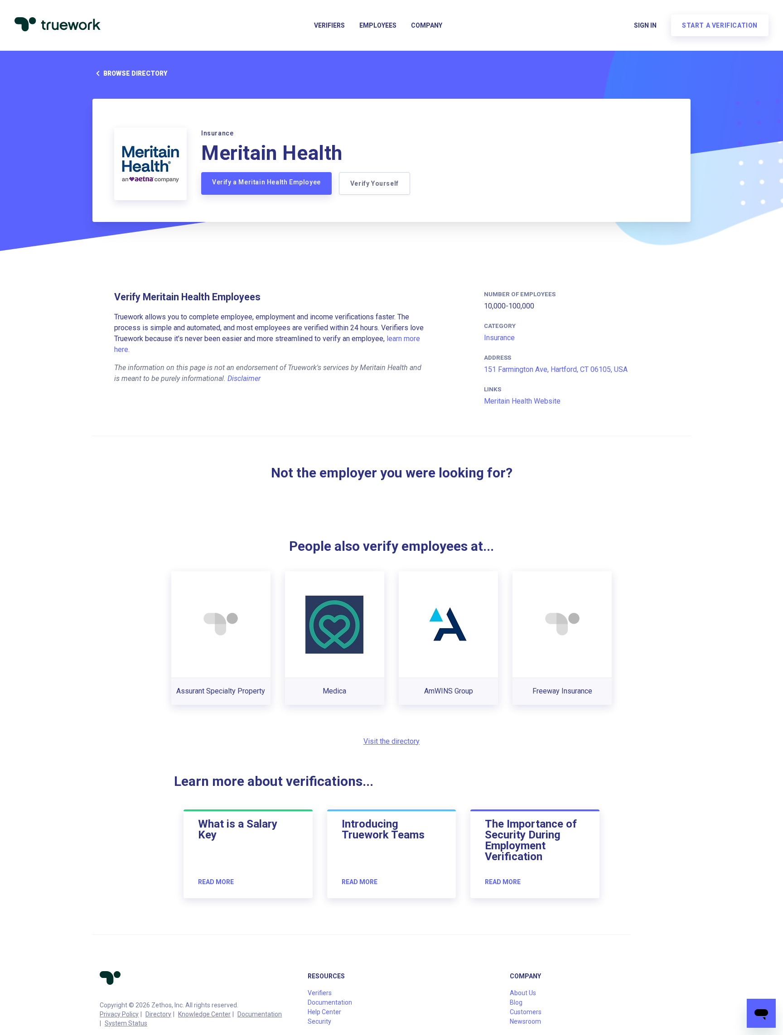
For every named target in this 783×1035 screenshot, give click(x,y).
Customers (525, 1012)
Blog (516, 1002)
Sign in (645, 25)
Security (319, 1021)
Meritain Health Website (522, 401)
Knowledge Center (204, 1014)
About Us (523, 992)
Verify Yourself (374, 183)
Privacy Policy (119, 1014)
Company (426, 25)
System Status (126, 1023)
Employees (377, 25)
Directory (158, 1014)
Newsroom (525, 1021)
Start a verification (720, 25)
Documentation (259, 1014)
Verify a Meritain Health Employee (266, 182)
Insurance (499, 337)
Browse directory (135, 73)
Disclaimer (244, 378)
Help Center (324, 1012)
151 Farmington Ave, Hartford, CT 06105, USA (556, 369)
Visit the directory (391, 741)
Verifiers (329, 25)
